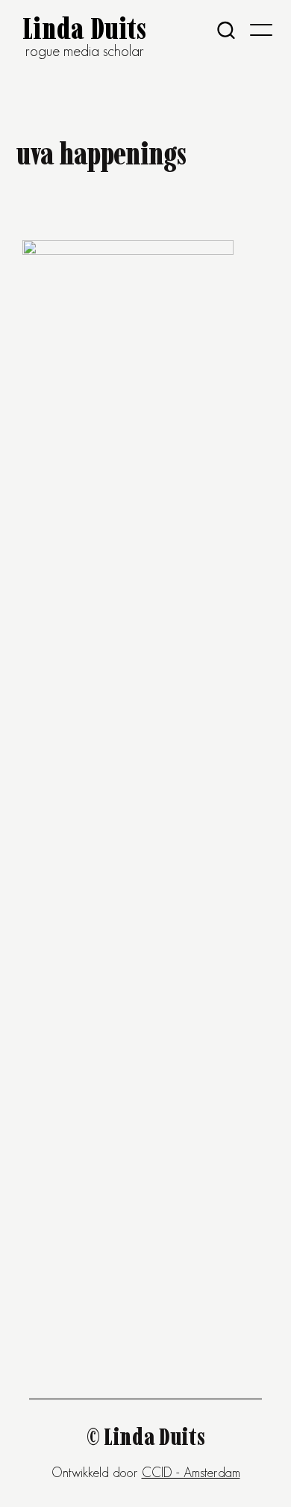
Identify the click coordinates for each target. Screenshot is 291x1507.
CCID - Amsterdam (191, 1472)
